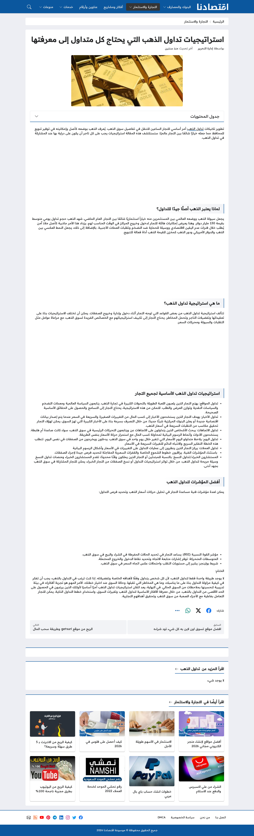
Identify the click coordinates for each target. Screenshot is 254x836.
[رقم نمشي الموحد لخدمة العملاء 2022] (102, 778)
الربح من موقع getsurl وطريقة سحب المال (63, 629)
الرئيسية (218, 21)
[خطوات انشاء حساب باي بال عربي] (151, 778)
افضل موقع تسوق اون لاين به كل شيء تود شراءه (187, 629)
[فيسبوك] (208, 610)
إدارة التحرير (205, 48)
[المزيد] (177, 610)
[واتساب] (188, 610)
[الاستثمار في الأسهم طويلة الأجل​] (151, 731)
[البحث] (29, 7)
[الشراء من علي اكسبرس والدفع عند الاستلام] (201, 778)
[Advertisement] (127, 169)
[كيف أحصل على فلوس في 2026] (102, 731)
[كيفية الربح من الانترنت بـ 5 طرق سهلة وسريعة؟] (52, 731)
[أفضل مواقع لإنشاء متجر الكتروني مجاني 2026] (201, 731)
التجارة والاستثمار (196, 21)
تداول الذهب (190, 668)
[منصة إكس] (198, 610)
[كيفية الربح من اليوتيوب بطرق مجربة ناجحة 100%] (52, 778)
